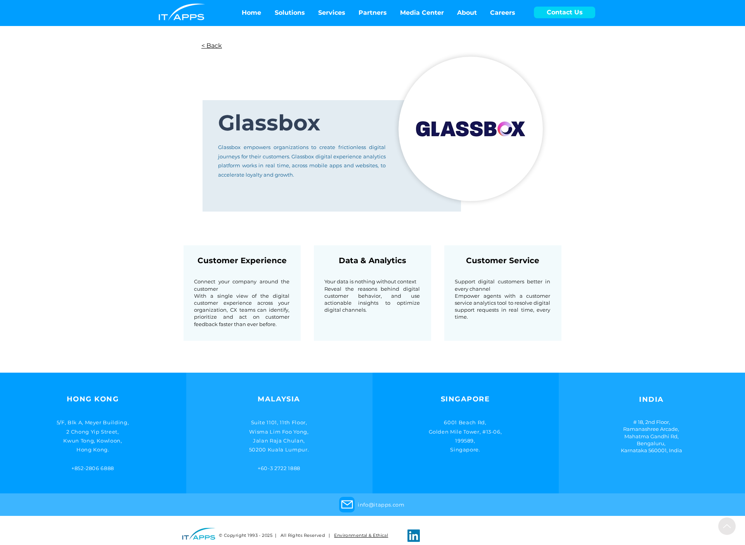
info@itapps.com (381, 505)
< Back (211, 45)
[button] (421, 13)
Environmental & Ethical (361, 535)
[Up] (727, 526)
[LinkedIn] (413, 535)
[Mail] (347, 504)
